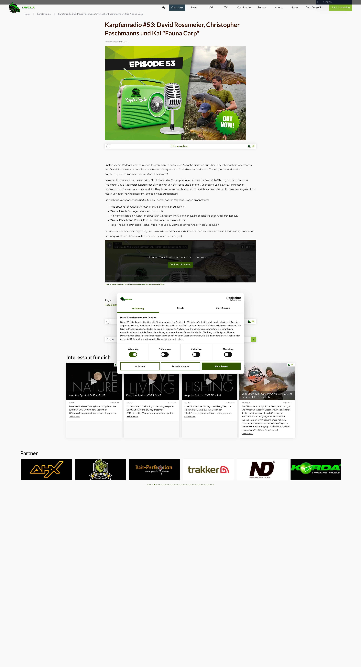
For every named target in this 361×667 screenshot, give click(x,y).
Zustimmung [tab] (138, 308)
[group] (34, 469)
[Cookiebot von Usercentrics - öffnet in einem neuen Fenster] (228, 299)
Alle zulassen (221, 366)
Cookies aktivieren (180, 264)
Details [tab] (180, 308)
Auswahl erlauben (180, 366)
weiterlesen (74, 417)
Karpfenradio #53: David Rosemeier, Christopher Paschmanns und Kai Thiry (138, 284)
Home (27, 14)
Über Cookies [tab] (223, 308)
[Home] (163, 8)
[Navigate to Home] (163, 8)
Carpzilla (108, 284)
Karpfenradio (44, 14)
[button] (147, 484)
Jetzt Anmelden (340, 7)
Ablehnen (140, 366)
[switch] (165, 354)
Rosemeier (111, 305)
